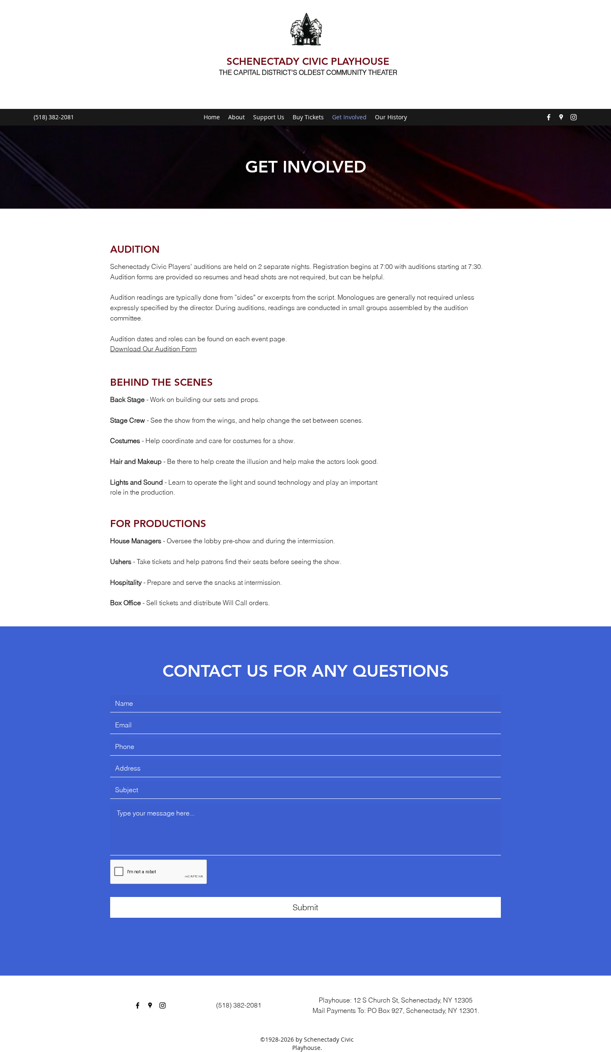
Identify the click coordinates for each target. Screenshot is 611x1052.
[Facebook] (548, 117)
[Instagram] (573, 117)
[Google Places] (561, 117)
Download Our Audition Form (153, 349)
